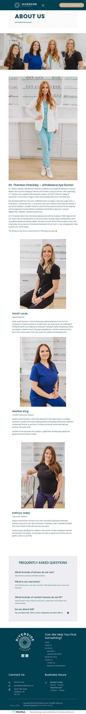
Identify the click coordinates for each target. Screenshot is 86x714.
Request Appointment (71, 5)
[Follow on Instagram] (26, 655)
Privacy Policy (15, 705)
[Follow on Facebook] (22, 655)
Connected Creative (46, 705)
